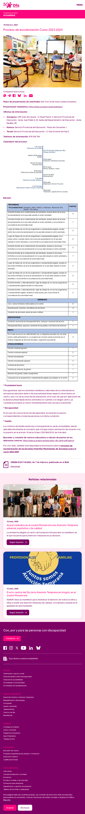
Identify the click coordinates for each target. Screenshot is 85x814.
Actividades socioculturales (14, 683)
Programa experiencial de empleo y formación (21, 754)
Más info (7, 800)
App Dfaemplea (9, 736)
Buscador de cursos (11, 750)
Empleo (7, 724)
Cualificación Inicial (10, 760)
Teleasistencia (8, 709)
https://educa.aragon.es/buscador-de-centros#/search (48, 441)
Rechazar (25, 808)
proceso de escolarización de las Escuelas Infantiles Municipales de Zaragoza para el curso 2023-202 (39, 449)
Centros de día (9, 712)
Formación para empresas (13, 783)
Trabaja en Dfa (8, 739)
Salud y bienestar (12, 694)
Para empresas (10, 768)
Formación (8, 747)
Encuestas (7, 777)
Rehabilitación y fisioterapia (14, 700)
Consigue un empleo (11, 727)
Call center (7, 771)
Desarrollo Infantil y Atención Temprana (18, 697)
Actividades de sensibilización (15, 686)
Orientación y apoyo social (13, 673)
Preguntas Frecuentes (11, 733)
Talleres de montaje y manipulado (16, 789)
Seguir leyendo (17, 542)
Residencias (7, 715)
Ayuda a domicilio (10, 706)
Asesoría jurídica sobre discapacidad (17, 676)
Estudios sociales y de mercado (15, 780)
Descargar (15, 467)
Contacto (10, 639)
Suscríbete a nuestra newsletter (23, 659)
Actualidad (9, 15)
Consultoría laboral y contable (15, 774)
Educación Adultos (10, 757)
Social (6, 670)
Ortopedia (7, 703)
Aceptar (10, 808)
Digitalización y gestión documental (17, 786)
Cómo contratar (9, 730)
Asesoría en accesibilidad (13, 680)
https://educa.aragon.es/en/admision (46, 107)
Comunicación (10, 13)
